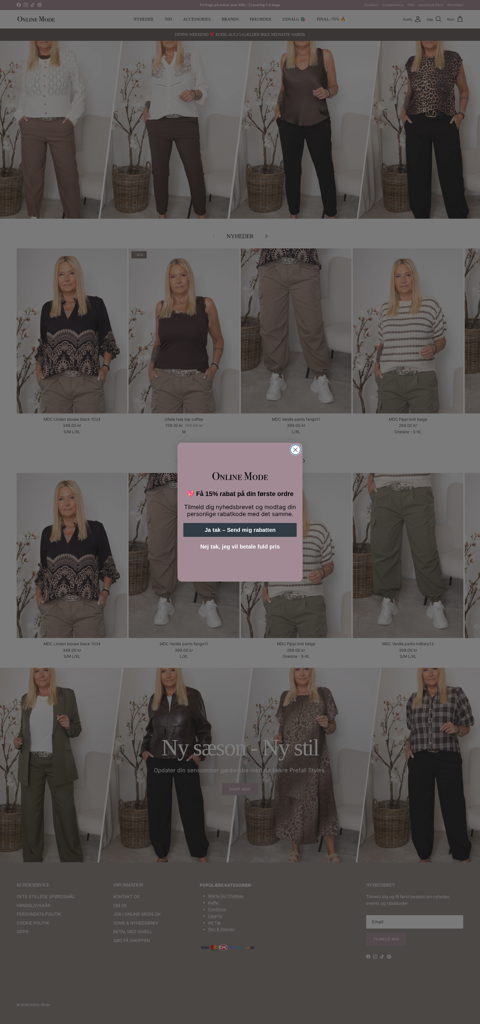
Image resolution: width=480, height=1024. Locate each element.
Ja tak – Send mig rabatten (240, 530)
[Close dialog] (295, 450)
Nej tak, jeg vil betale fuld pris (240, 547)
